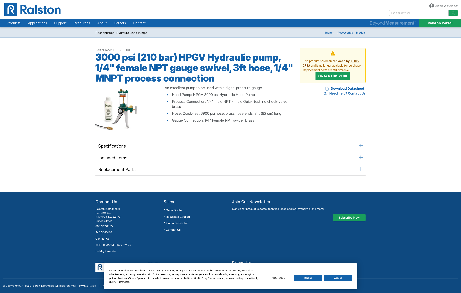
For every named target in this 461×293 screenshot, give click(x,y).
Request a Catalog (178, 216)
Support (60, 23)
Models (361, 32)
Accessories (345, 32)
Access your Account (446, 5)
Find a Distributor (177, 223)
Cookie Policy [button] (200, 278)
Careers (120, 23)
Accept (338, 278)
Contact (139, 23)
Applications (37, 23)
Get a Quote (174, 210)
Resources (82, 23)
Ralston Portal (440, 23)
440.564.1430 (103, 232)
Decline (308, 278)
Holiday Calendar (105, 251)
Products (13, 23)
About (102, 23)
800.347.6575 (104, 226)
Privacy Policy (87, 285)
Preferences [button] (123, 282)
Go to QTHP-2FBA (332, 76)
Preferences (278, 278)
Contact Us (102, 238)
